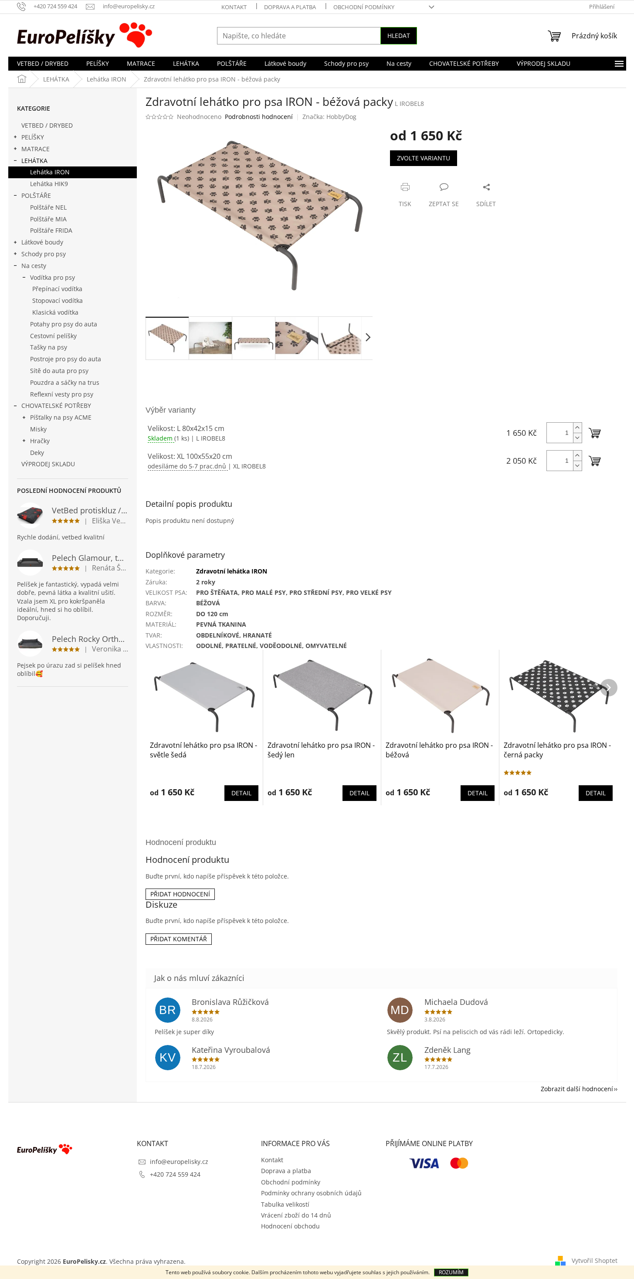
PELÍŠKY (32, 137)
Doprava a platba (290, 7)
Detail (241, 793)
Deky (37, 452)
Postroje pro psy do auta (65, 359)
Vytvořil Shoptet (594, 1260)
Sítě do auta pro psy (59, 370)
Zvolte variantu (423, 158)
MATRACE (35, 149)
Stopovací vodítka (57, 300)
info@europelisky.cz (179, 1161)
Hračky (40, 441)
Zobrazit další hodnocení (577, 1089)
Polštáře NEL (48, 207)
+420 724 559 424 (175, 1174)
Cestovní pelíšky (53, 336)
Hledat (398, 35)
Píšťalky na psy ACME (61, 417)
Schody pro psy (43, 254)
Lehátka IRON (50, 172)
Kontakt (234, 7)
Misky (38, 429)
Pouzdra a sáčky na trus (64, 382)
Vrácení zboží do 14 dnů (296, 1215)
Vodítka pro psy (52, 277)
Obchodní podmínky (363, 7)
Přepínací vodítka (57, 289)
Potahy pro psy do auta (63, 324)
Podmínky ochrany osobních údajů (311, 1193)
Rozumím (451, 1272)
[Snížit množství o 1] (577, 438)
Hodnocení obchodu (290, 1226)
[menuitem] (42, 64)
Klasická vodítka (55, 312)
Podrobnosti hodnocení (259, 116)
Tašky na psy (48, 347)
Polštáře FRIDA (51, 230)
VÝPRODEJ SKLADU (48, 464)
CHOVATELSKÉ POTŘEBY (56, 405)
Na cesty (33, 265)
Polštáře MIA (48, 219)
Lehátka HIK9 (49, 184)
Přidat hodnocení (180, 894)
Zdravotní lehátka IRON (231, 571)
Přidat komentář (178, 939)
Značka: (329, 116)
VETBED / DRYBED (47, 125)
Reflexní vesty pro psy (61, 394)
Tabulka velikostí (285, 1204)
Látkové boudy (42, 242)
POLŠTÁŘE (36, 195)
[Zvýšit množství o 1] (577, 428)
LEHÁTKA (34, 160)
